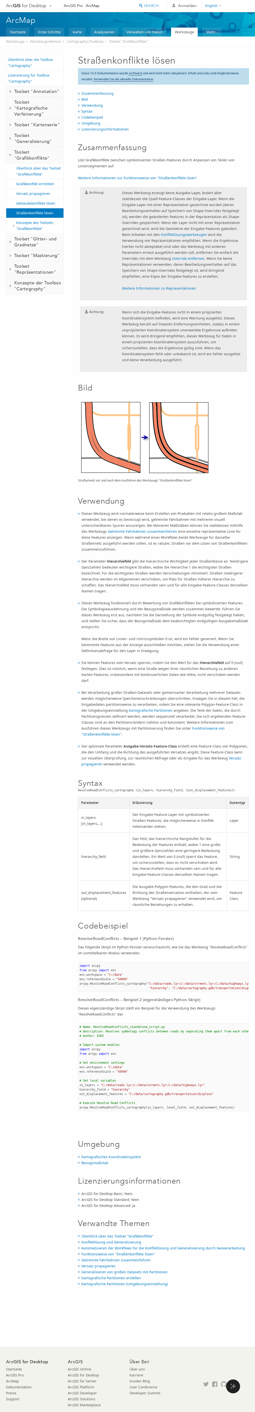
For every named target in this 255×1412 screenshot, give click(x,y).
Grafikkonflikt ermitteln (35, 183)
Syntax (86, 111)
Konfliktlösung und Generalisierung (111, 1242)
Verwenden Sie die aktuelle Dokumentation (123, 79)
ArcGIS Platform (81, 1387)
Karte (77, 31)
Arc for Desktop (26, 5)
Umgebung (90, 123)
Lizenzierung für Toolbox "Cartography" (28, 78)
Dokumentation (19, 1387)
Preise (11, 1393)
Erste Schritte (49, 31)
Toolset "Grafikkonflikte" (128, 41)
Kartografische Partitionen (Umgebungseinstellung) (124, 1283)
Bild (84, 99)
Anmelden (187, 5)
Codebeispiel (92, 117)
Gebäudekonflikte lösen (35, 203)
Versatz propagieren (33, 193)
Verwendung (92, 105)
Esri (238, 6)
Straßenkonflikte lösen (34, 213)
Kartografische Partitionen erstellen (111, 1278)
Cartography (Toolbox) (85, 41)
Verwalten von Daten (144, 31)
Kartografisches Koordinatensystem (111, 1156)
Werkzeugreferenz (45, 41)
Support (12, 1399)
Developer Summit (144, 1393)
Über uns (137, 1369)
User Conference (143, 1387)
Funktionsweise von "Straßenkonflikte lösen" (118, 1254)
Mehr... (212, 31)
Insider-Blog (139, 1381)
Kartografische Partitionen (151, 710)
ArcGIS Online (79, 1369)
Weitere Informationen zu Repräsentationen (159, 288)
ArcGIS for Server (82, 1381)
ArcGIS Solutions (81, 1399)
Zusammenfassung (97, 93)
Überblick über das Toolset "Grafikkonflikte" (38, 171)
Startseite (18, 31)
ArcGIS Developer (82, 1393)
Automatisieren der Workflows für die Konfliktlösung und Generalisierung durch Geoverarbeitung (163, 1248)
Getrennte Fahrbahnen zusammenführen (142, 531)
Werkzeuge (184, 31)
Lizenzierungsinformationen (105, 129)
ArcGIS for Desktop (83, 1375)
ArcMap (93, 5)
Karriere (136, 1375)
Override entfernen (188, 258)
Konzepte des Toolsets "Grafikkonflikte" (34, 225)
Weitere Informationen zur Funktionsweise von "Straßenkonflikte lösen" (137, 178)
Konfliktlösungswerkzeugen (184, 234)
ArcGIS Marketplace (84, 1405)
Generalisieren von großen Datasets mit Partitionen (124, 1272)
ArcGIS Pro (73, 5)
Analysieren (104, 31)
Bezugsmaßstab (94, 1162)
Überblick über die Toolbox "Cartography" (30, 62)
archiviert (135, 73)
